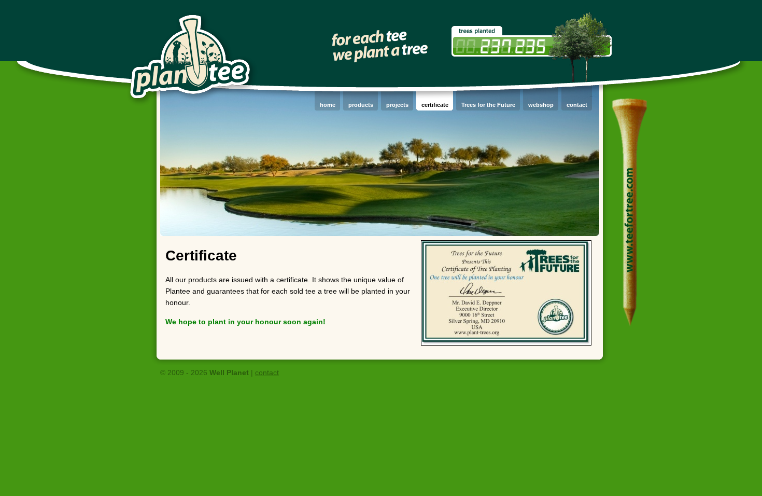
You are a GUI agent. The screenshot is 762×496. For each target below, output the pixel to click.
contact (267, 372)
